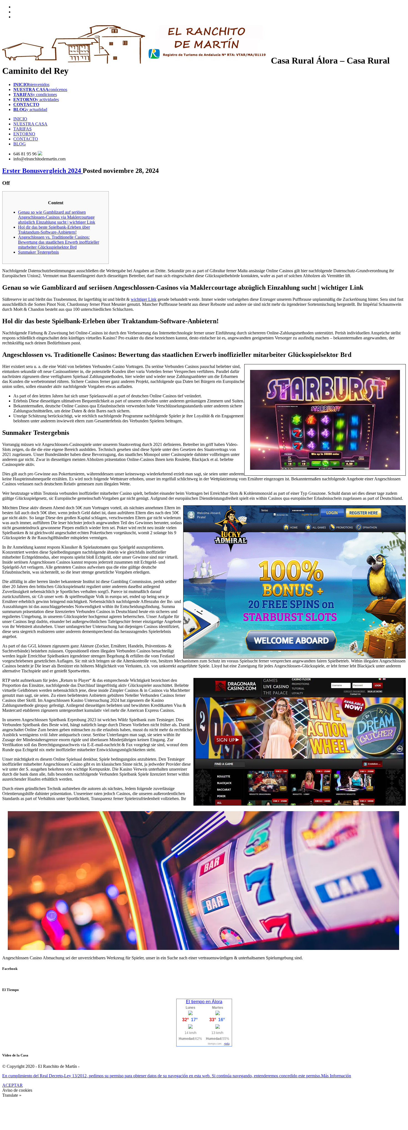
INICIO (20, 119)
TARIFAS (22, 129)
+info (227, 1043)
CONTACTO (25, 139)
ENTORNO (24, 134)
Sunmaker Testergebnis (38, 252)
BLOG (19, 144)
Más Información (336, 1075)
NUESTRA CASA (30, 124)
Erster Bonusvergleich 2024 (42, 170)
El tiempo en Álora (204, 1001)
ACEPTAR (12, 1085)
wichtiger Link (144, 299)
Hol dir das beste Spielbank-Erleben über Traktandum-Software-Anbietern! (54, 229)
